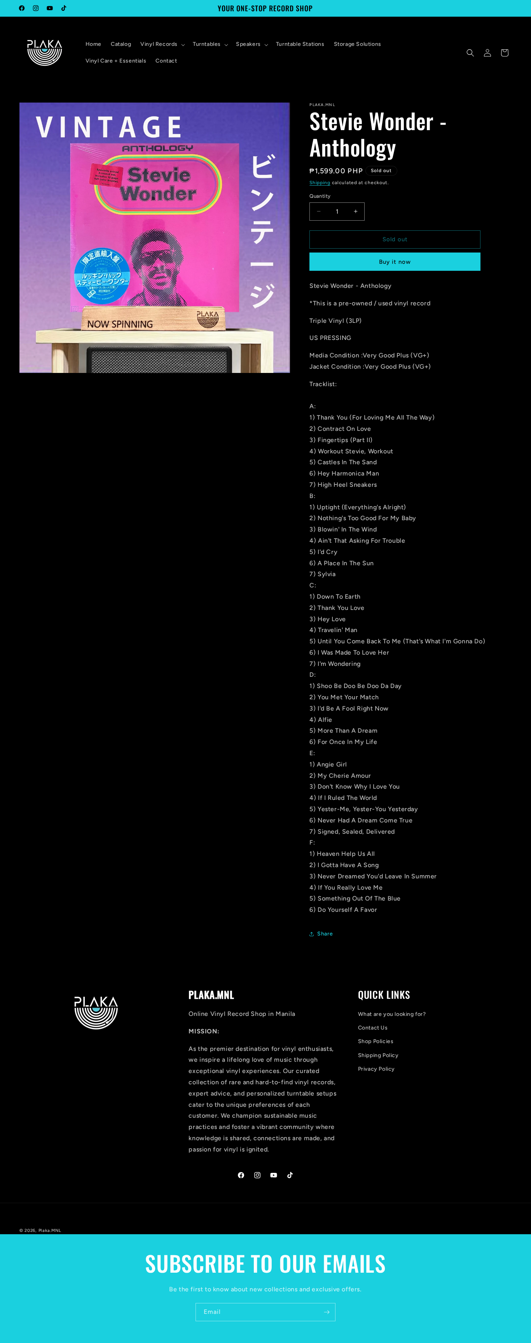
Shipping (319, 182)
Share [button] (325, 933)
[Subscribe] (326, 1312)
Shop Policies (376, 1041)
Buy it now (395, 261)
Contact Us (373, 1027)
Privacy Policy (376, 1069)
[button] (162, 44)
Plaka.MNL (49, 1230)
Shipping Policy (378, 1055)
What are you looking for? (392, 1014)
